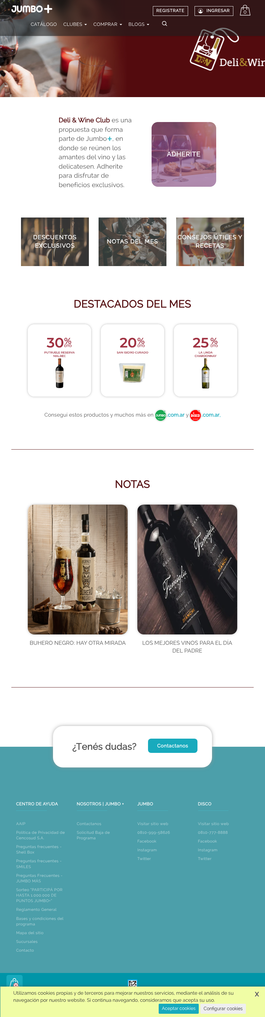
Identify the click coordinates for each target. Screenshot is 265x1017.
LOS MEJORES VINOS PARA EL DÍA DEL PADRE (187, 647)
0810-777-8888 (213, 832)
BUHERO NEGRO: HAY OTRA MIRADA (78, 643)
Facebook (146, 841)
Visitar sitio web (152, 823)
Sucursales (27, 941)
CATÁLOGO (44, 24)
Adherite (183, 154)
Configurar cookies (223, 1008)
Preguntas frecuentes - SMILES (39, 864)
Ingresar (218, 10)
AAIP (21, 823)
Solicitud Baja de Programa (93, 835)
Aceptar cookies (179, 1008)
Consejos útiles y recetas (210, 241)
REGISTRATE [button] (170, 10)
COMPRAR (106, 24)
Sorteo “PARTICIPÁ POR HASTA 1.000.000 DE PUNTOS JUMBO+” (39, 895)
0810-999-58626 (153, 832)
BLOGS (137, 24)
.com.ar (176, 415)
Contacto (25, 950)
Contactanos (172, 746)
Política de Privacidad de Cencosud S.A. (40, 835)
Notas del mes (132, 241)
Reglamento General (36, 909)
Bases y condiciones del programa (39, 921)
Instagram (147, 850)
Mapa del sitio (30, 933)
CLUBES (73, 24)
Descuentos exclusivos (55, 241)
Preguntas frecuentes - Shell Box (39, 849)
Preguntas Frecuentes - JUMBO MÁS (39, 878)
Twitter (144, 858)
